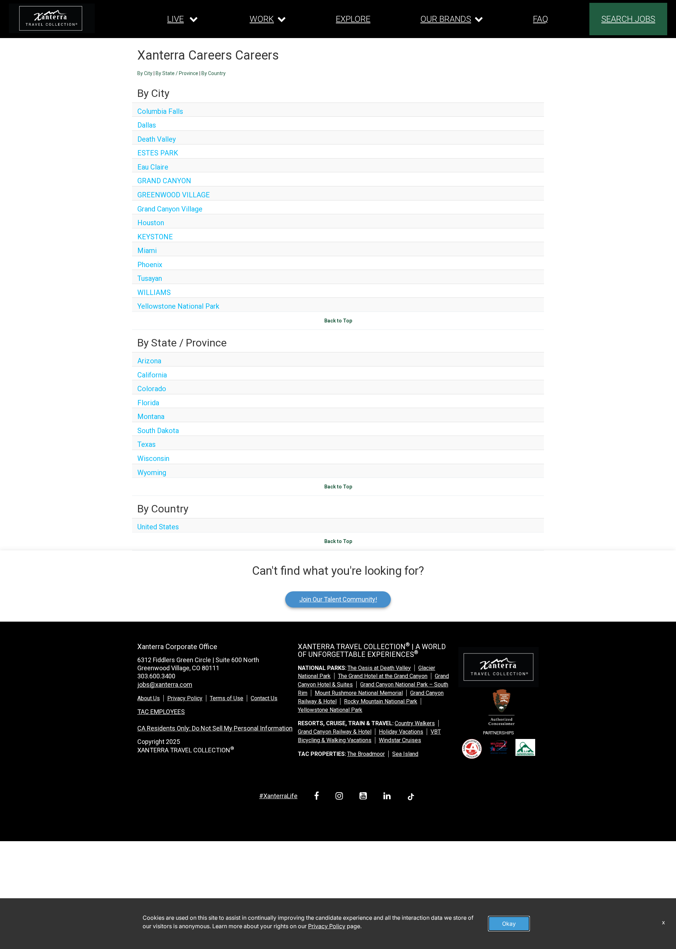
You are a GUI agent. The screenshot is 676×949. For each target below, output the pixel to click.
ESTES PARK (157, 153)
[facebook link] (317, 797)
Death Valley (156, 139)
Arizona (149, 361)
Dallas (146, 125)
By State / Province (177, 73)
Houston (150, 222)
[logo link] (51, 18)
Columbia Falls (160, 111)
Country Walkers (415, 723)
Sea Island (405, 754)
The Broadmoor (366, 754)
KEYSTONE (155, 237)
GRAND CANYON (164, 181)
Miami (147, 250)
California (152, 375)
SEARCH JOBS (628, 19)
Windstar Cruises (400, 740)
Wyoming (151, 472)
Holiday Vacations (401, 731)
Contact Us (264, 698)
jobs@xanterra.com (164, 684)
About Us (148, 698)
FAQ (540, 19)
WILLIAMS (154, 292)
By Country (213, 73)
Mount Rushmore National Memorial (359, 693)
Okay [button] (509, 923)
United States (158, 527)
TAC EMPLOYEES (161, 711)
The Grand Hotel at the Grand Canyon (382, 676)
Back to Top (338, 320)
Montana (150, 416)
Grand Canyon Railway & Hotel (334, 731)
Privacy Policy (184, 698)
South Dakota (158, 430)
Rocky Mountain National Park (380, 701)
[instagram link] (340, 797)
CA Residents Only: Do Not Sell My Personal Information (215, 728)
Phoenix (149, 264)
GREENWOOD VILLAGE (173, 195)
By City (144, 73)
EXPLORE (353, 19)
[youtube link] (364, 797)
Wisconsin (153, 458)
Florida (148, 403)
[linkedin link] (388, 797)
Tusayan (149, 278)
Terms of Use (226, 698)
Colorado (151, 388)
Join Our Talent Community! (338, 599)
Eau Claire (152, 167)
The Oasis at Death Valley (379, 668)
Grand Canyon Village (169, 209)
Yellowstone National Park (178, 306)
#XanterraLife (278, 796)
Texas (146, 444)
